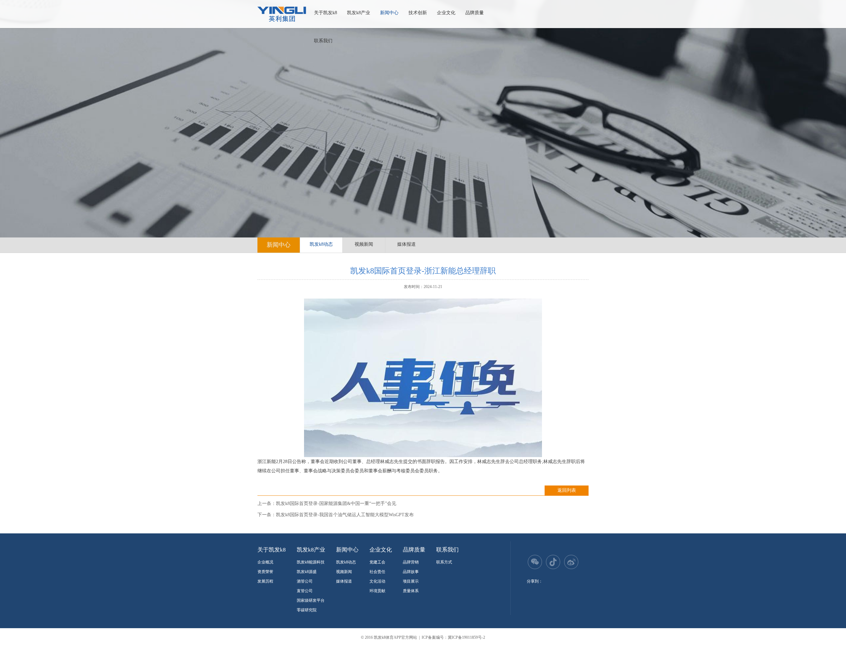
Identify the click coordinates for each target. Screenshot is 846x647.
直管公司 (305, 591)
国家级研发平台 (311, 600)
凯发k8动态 (321, 244)
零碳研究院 (307, 610)
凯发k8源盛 (307, 571)
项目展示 (411, 581)
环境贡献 (377, 591)
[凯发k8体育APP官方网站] (281, 14)
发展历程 (265, 581)
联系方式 (444, 562)
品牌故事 (411, 571)
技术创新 (417, 12)
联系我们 (323, 40)
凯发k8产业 (358, 12)
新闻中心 (389, 12)
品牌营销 (411, 562)
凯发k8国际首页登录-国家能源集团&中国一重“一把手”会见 (336, 503)
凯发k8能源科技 (311, 562)
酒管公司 (305, 581)
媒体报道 (406, 244)
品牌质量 (474, 12)
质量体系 (411, 591)
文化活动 (377, 581)
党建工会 (377, 562)
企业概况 (265, 562)
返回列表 (567, 490)
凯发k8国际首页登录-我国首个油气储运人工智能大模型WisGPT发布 (345, 514)
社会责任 (377, 571)
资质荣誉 (265, 571)
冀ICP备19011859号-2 (466, 637)
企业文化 (446, 12)
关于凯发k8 (325, 12)
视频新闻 (364, 244)
